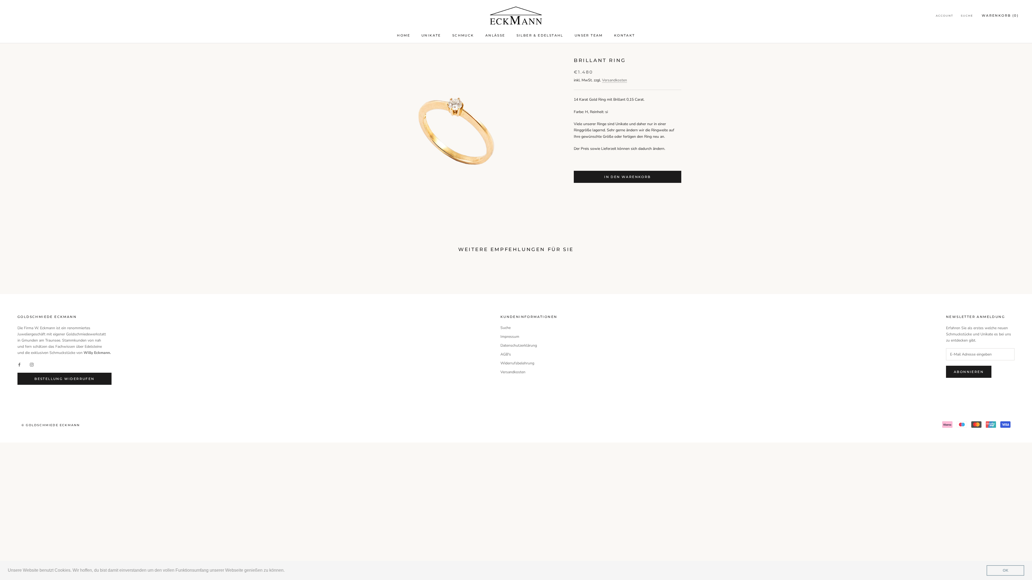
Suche (967, 15)
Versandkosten (614, 80)
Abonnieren (969, 372)
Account (944, 15)
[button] (286, 571)
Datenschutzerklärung (518, 345)
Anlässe (495, 35)
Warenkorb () (1000, 15)
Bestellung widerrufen (64, 379)
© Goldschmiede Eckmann (51, 425)
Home (403, 35)
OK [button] (1005, 570)
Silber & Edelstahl (540, 35)
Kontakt (624, 35)
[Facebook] (19, 364)
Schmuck (463, 35)
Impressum (509, 336)
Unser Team (589, 35)
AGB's (505, 354)
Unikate (431, 35)
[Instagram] (32, 364)
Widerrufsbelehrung (517, 363)
